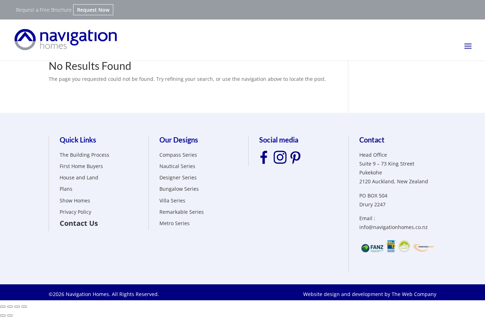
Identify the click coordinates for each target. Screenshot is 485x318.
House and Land (79, 177)
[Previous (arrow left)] (3, 315)
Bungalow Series (179, 188)
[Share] (10, 307)
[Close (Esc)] (3, 307)
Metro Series (174, 223)
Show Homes (75, 200)
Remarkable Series (181, 211)
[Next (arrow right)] (10, 315)
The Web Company (414, 294)
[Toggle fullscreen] (17, 307)
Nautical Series (177, 166)
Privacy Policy (75, 211)
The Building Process (84, 154)
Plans (66, 188)
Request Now (93, 9)
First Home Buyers (81, 166)
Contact (372, 139)
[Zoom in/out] (24, 307)
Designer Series (178, 177)
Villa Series (172, 200)
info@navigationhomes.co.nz (393, 227)
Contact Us (79, 223)
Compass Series (178, 154)
